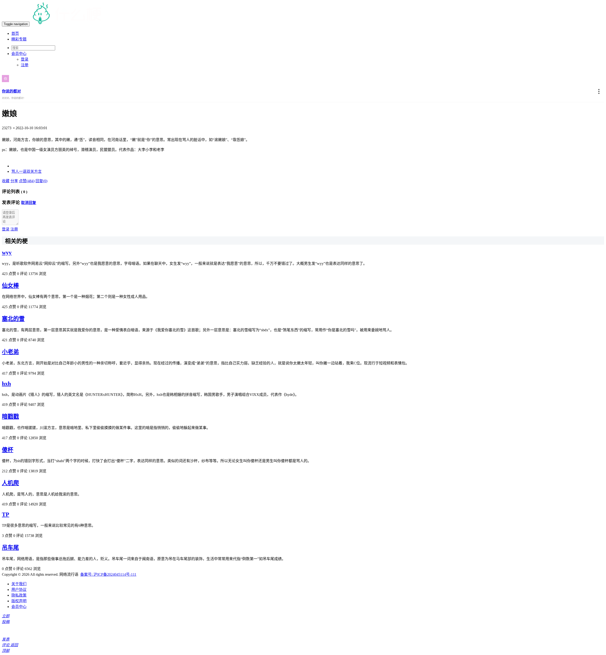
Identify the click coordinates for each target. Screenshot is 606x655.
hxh (6, 384)
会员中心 (19, 607)
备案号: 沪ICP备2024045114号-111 (108, 574)
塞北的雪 (13, 319)
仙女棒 (10, 286)
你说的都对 (11, 91)
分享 (14, 181)
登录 (24, 59)
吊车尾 (10, 547)
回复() (41, 181)
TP (5, 514)
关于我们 (19, 584)
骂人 (15, 171)
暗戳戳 (10, 416)
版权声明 (19, 601)
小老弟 (10, 352)
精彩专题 (19, 39)
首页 (15, 33)
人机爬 (10, 483)
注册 (24, 65)
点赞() (27, 181)
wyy (7, 252)
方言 (38, 171)
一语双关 (26, 171)
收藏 (5, 181)
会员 (19, 54)
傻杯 (7, 450)
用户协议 (19, 590)
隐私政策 (19, 595)
